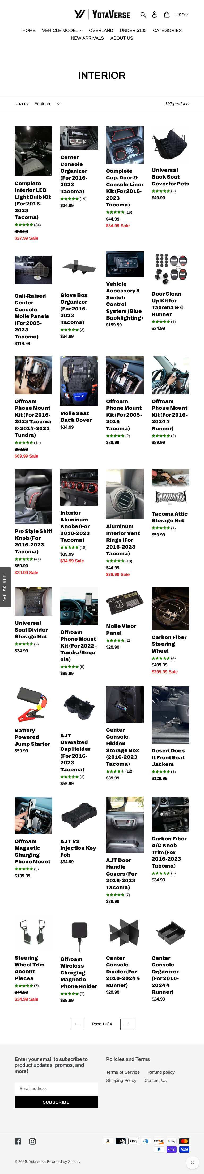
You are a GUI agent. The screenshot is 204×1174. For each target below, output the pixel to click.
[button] (5, 587)
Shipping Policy (121, 1080)
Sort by (21, 104)
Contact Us (155, 1080)
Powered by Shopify (63, 1161)
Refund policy (161, 1072)
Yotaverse (37, 1161)
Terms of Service (123, 1072)
